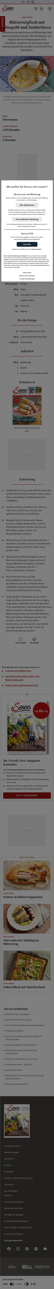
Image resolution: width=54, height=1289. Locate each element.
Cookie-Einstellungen (27, 279)
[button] (27, 244)
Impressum (27, 272)
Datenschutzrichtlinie (27, 275)
